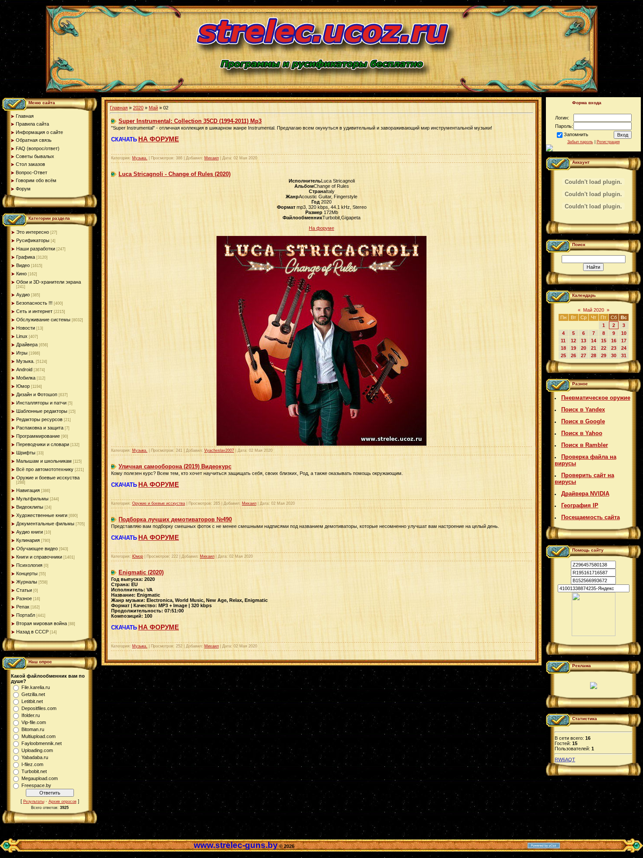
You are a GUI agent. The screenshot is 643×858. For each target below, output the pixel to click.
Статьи (24, 590)
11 (563, 340)
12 (573, 340)
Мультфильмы (32, 498)
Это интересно (32, 232)
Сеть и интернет (34, 311)
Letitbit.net (32, 701)
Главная (119, 107)
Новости (25, 328)
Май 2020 (593, 310)
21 (593, 348)
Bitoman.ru (32, 729)
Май (153, 107)
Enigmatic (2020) (141, 572)
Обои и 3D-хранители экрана (48, 282)
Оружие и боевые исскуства (48, 477)
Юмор (23, 386)
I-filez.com (32, 764)
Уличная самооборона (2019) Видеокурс (175, 466)
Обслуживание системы (43, 319)
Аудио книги (29, 531)
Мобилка (25, 377)
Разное (24, 598)
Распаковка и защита (39, 427)
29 (603, 355)
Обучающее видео (37, 548)
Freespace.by (36, 785)
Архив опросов (63, 801)
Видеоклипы (29, 507)
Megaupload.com (39, 778)
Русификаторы (32, 240)
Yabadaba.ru (34, 757)
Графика (25, 257)
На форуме (321, 228)
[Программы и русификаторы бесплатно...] (593, 634)
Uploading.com (37, 750)
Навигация (28, 490)
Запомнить (576, 134)
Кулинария (28, 540)
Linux (22, 336)
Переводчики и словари (42, 444)
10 (623, 333)
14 (593, 340)
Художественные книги (41, 515)
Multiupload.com (38, 736)
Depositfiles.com (38, 708)
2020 (138, 107)
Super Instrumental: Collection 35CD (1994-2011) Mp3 (190, 121)
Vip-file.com (33, 722)
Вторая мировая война (41, 623)
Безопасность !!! (34, 303)
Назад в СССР (32, 631)
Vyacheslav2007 (219, 450)
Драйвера (27, 344)
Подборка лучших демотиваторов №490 (175, 519)
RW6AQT (565, 759)
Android (24, 369)
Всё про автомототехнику (44, 469)
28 (593, 355)
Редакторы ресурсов (39, 419)
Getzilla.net (33, 694)
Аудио (23, 294)
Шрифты (25, 452)
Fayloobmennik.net (41, 743)
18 (563, 348)
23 (613, 348)
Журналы (26, 581)
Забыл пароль (580, 142)
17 (623, 340)
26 (573, 355)
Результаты (33, 801)
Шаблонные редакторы (41, 411)
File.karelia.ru (35, 687)
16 (613, 340)
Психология (29, 565)
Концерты (27, 573)
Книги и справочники (39, 556)
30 (613, 355)
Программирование (38, 436)
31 (623, 355)
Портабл (25, 615)
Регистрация (608, 142)
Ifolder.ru (30, 715)
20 (583, 348)
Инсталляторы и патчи (41, 402)
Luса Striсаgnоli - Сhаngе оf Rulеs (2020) (175, 174)
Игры (22, 352)
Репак (22, 606)
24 (623, 348)
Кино (21, 273)
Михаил (211, 158)
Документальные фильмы (45, 523)
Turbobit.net (34, 771)
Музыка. (25, 361)
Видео (23, 265)
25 (563, 355)
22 (603, 348)
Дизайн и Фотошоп (36, 394)
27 (583, 355)
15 (603, 340)
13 (583, 340)
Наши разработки (35, 248)
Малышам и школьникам (44, 461)
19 (573, 348)
